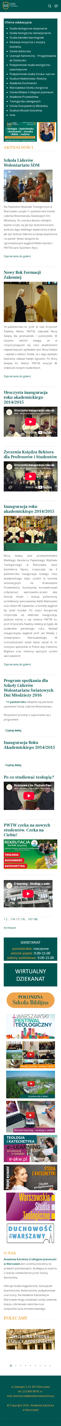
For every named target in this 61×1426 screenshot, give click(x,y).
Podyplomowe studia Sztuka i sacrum (32, 74)
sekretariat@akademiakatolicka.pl (33, 1396)
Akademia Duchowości (23, 83)
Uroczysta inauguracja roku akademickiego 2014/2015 (26, 397)
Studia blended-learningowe (27, 37)
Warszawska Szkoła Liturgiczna (29, 87)
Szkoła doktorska (20, 51)
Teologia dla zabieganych (25, 101)
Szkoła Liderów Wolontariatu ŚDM (22, 163)
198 (35, 919)
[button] (56, 6)
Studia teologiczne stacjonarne (28, 28)
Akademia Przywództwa (24, 97)
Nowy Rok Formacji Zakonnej (22, 275)
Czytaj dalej (13, 730)
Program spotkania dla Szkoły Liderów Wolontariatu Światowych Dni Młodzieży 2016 (29, 688)
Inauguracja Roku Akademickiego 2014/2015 (29, 745)
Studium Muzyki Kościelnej (26, 110)
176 (22, 919)
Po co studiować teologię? (29, 777)
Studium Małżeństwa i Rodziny (28, 78)
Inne (12, 115)
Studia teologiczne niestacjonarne (30, 33)
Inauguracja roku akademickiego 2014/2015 (29, 509)
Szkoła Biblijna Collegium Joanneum (31, 92)
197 (30, 919)
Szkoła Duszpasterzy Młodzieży (29, 106)
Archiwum (10, 928)
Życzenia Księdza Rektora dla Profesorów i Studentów (30, 454)
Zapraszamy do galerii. (18, 256)
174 (12, 919)
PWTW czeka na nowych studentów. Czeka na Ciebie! (27, 830)
